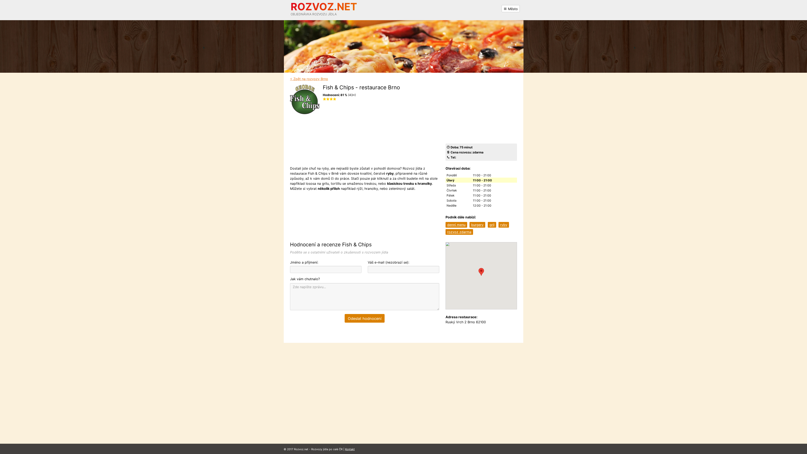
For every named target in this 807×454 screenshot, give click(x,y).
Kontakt (350, 449)
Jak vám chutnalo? (305, 279)
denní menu (456, 225)
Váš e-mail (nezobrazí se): (388, 262)
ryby (503, 225)
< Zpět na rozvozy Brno (309, 79)
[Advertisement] (361, 133)
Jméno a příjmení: (304, 262)
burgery (477, 225)
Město (512, 9)
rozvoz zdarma (459, 232)
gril (491, 225)
